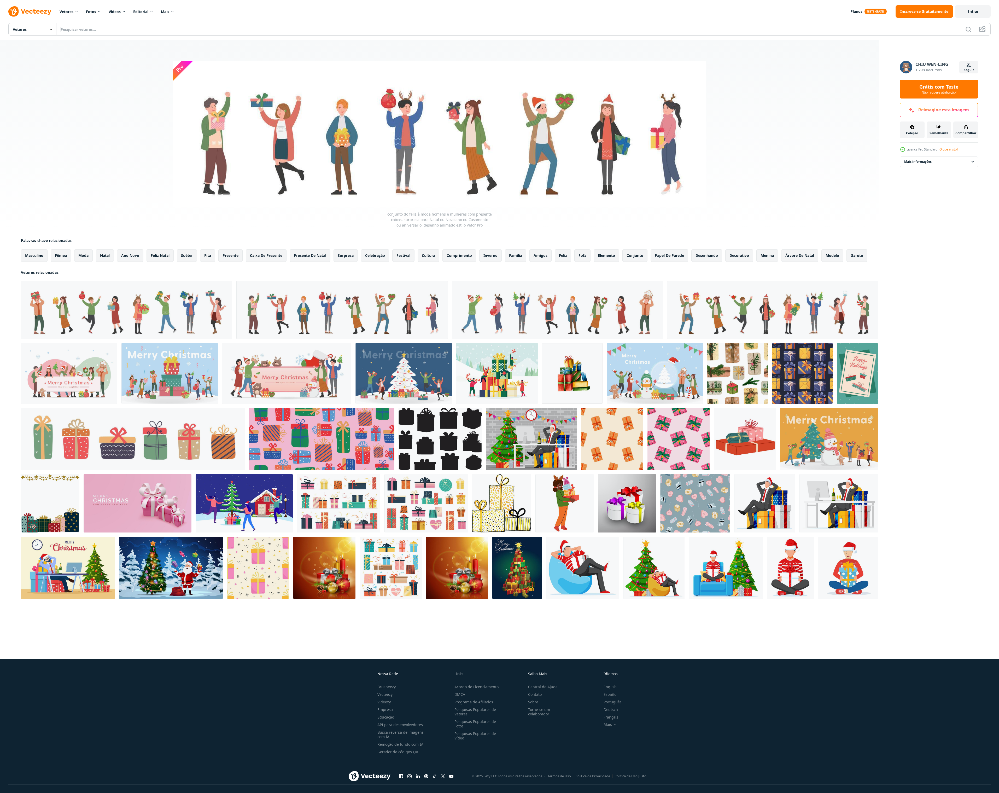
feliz (563, 255)
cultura (428, 255)
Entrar (973, 11)
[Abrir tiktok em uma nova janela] (435, 776)
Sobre (533, 701)
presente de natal (310, 255)
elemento (606, 255)
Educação (385, 717)
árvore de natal (799, 255)
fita (207, 255)
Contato (535, 694)
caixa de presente (266, 255)
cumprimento (459, 255)
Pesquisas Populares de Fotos (475, 723)
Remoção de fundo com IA (400, 744)
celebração (375, 255)
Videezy (384, 701)
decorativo (739, 255)
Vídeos (115, 11)
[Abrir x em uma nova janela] (443, 776)
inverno (490, 255)
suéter (187, 255)
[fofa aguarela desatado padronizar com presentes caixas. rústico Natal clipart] (737, 373)
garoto (857, 255)
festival (403, 255)
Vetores (66, 11)
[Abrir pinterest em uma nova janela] (426, 776)
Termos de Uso (559, 776)
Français (611, 717)
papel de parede (669, 255)
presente (230, 255)
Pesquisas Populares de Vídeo (475, 735)
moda (83, 255)
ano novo (130, 255)
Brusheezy (386, 686)
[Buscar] (968, 29)
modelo (832, 255)
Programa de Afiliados (473, 701)
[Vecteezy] (29, 11)
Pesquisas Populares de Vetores (475, 711)
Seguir (969, 70)
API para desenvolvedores (400, 724)
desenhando (707, 255)
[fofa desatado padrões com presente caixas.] (695, 503)
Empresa (385, 709)
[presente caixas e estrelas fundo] (50, 503)
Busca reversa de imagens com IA (400, 734)
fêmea (61, 255)
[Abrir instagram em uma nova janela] (409, 776)
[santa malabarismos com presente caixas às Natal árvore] (171, 568)
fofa (582, 255)
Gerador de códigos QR (397, 751)
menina (767, 255)
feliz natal (160, 255)
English (610, 686)
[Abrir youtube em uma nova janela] (451, 776)
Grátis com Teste (939, 89)
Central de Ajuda (543, 686)
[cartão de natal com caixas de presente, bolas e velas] (457, 568)
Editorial (140, 11)
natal (105, 255)
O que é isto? (948, 149)
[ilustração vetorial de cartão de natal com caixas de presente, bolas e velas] (324, 568)
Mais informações (918, 161)
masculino (34, 255)
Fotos (91, 11)
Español (610, 694)
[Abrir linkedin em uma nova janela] (418, 776)
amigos (540, 255)
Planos (856, 11)
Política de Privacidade (592, 776)
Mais (165, 11)
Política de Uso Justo (630, 776)
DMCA (459, 694)
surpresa (346, 255)
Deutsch (611, 709)
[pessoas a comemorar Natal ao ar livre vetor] (244, 503)
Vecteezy (385, 694)
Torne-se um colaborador (539, 711)
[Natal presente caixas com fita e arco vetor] (627, 503)
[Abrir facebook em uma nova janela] (401, 776)
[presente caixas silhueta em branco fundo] (440, 439)
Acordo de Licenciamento (476, 686)
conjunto (635, 255)
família (515, 255)
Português (613, 701)
